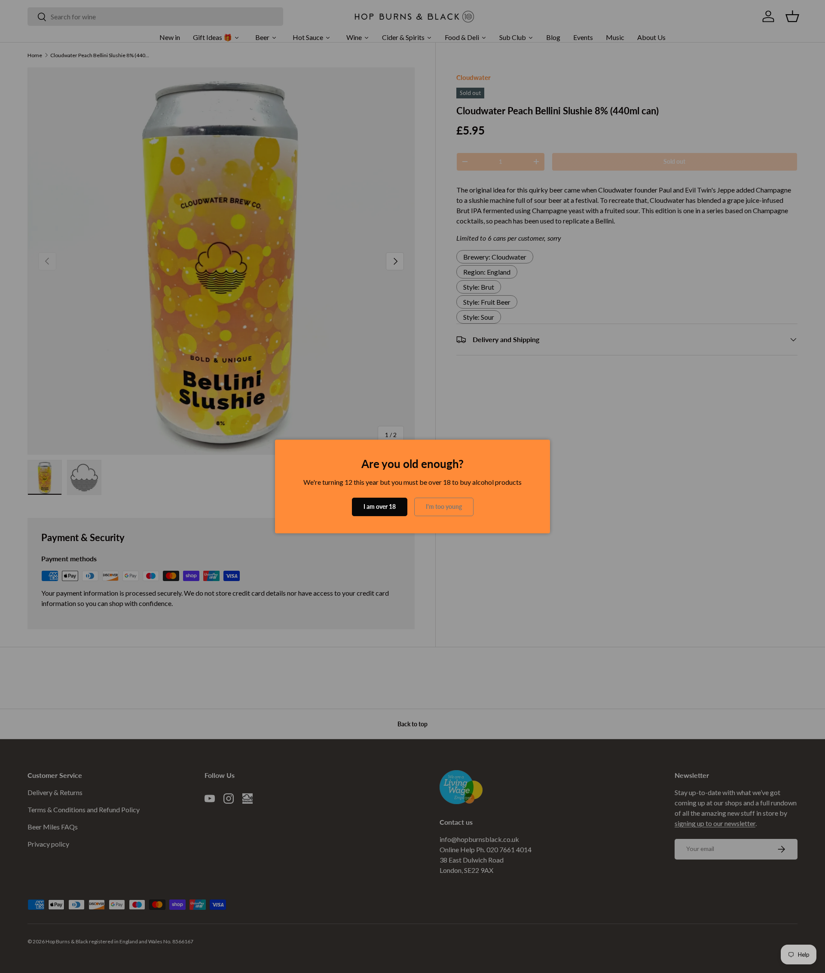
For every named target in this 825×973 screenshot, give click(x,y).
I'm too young (444, 506)
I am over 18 (380, 506)
